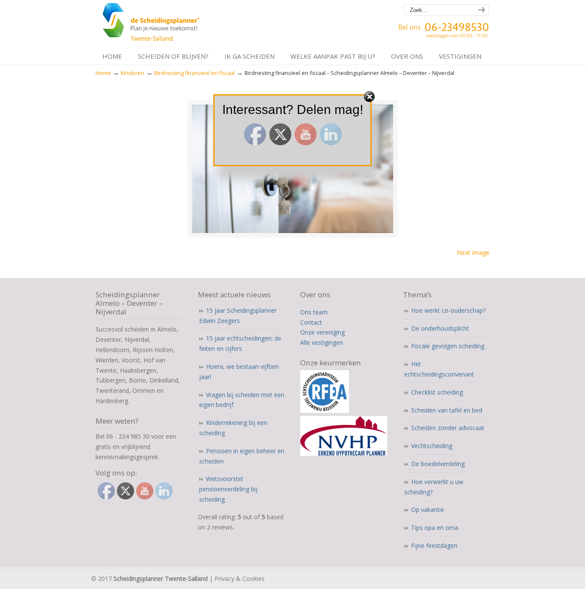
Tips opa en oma (434, 527)
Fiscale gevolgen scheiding (447, 346)
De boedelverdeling (438, 464)
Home (103, 73)
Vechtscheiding (431, 446)
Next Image (473, 252)
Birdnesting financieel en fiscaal (194, 73)
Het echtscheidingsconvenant (439, 369)
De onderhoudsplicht (440, 328)
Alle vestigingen (321, 342)
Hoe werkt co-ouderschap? (448, 310)
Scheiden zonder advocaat (447, 428)
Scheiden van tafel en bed (446, 410)
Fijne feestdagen (434, 545)
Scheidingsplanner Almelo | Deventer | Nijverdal (152, 24)
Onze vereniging (322, 332)
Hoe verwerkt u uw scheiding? (433, 487)
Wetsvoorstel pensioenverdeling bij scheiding (228, 489)
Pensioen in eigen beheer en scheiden (241, 456)
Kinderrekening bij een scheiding (233, 428)
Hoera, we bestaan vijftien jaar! (239, 371)
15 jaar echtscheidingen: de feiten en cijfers (240, 343)
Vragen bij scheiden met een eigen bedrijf (241, 400)
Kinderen (132, 73)
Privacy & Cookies (240, 578)
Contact (311, 322)
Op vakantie (427, 509)
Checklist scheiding (437, 392)
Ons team (314, 312)
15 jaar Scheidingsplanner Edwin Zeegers (238, 315)
